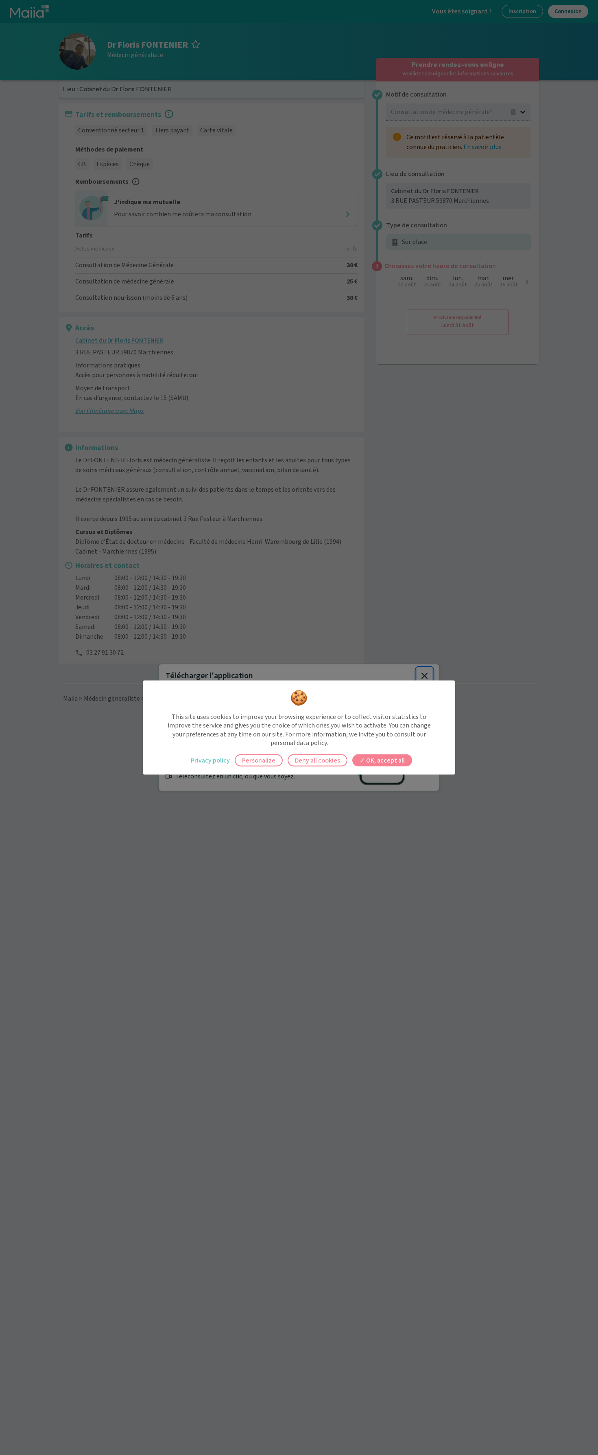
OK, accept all (385, 760)
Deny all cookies (317, 760)
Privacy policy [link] (210, 760)
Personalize (258, 760)
